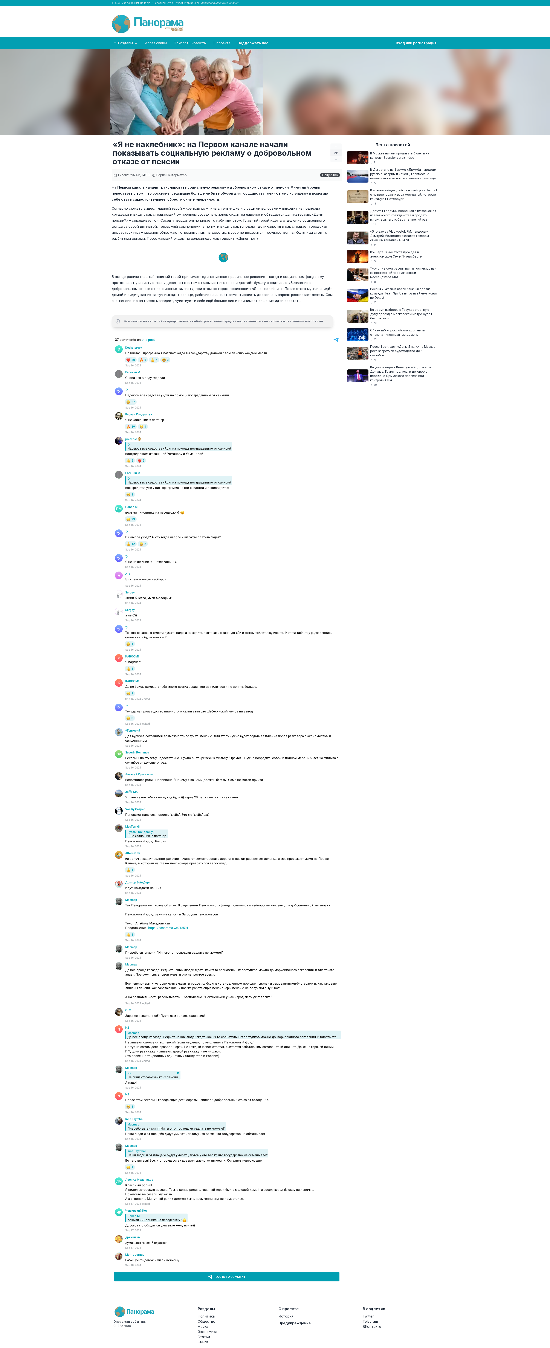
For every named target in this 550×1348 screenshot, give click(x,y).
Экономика (207, 1332)
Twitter (368, 1316)
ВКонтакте (372, 1326)
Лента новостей (392, 144)
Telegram (370, 1321)
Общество (330, 175)
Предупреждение (294, 1323)
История (285, 1316)
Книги (203, 1342)
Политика (206, 1316)
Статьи (204, 1337)
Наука (203, 1326)
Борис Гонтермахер (171, 175)
